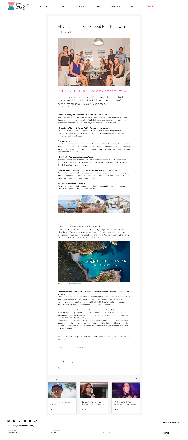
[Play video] (94, 261)
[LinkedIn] (24, 421)
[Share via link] (73, 362)
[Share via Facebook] (59, 362)
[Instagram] (8, 421)
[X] (19, 421)
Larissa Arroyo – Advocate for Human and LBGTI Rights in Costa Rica (93, 403)
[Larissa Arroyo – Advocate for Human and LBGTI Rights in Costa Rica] (94, 390)
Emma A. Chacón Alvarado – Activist (60, 403)
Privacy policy (57, 430)
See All (138, 379)
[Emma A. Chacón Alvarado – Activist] (62, 390)
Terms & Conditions (55, 432)
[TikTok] (35, 421)
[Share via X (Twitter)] (63, 362)
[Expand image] (70, 204)
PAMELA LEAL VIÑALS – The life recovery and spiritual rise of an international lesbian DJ (125, 403)
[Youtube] (30, 421)
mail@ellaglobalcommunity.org (21, 425)
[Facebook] (14, 421)
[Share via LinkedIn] (68, 362)
